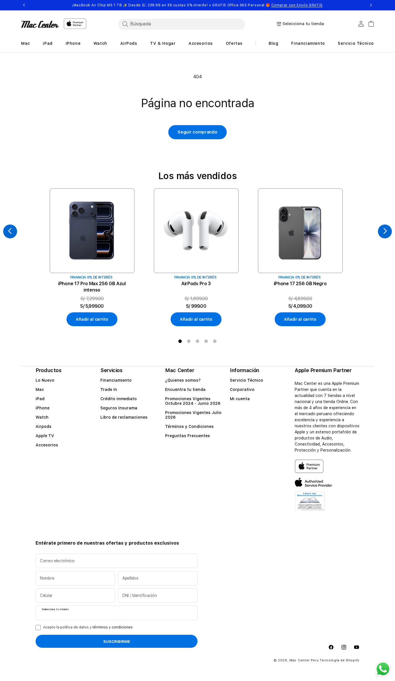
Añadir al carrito (92, 319)
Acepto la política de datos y (88, 627)
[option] (92, 257)
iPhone (42, 408)
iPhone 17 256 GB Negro (300, 283)
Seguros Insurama (118, 408)
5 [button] (215, 341)
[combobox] (181, 24)
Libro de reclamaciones (123, 417)
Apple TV (45, 435)
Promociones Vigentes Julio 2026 (193, 415)
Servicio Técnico (246, 380)
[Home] (40, 24)
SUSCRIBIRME (116, 641)
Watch (42, 417)
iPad (40, 398)
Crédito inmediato (118, 398)
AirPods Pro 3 (196, 283)
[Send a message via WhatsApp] (383, 669)
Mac (40, 389)
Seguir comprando (197, 132)
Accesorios (47, 445)
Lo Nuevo (45, 380)
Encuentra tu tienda (185, 389)
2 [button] (189, 341)
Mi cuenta (240, 398)
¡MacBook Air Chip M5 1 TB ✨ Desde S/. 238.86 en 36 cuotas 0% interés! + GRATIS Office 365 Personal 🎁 (197, 5)
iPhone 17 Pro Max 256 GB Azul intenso (92, 287)
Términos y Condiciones (189, 426)
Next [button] (371, 5)
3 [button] (197, 341)
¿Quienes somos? (183, 380)
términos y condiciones (113, 627)
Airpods (43, 426)
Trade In (108, 389)
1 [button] (180, 341)
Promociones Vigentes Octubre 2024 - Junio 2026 (192, 401)
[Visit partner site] (310, 504)
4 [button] (206, 341)
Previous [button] (24, 5)
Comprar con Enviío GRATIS (297, 5)
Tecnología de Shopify (339, 661)
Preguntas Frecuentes (187, 435)
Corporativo (242, 389)
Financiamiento (116, 380)
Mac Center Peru (304, 661)
